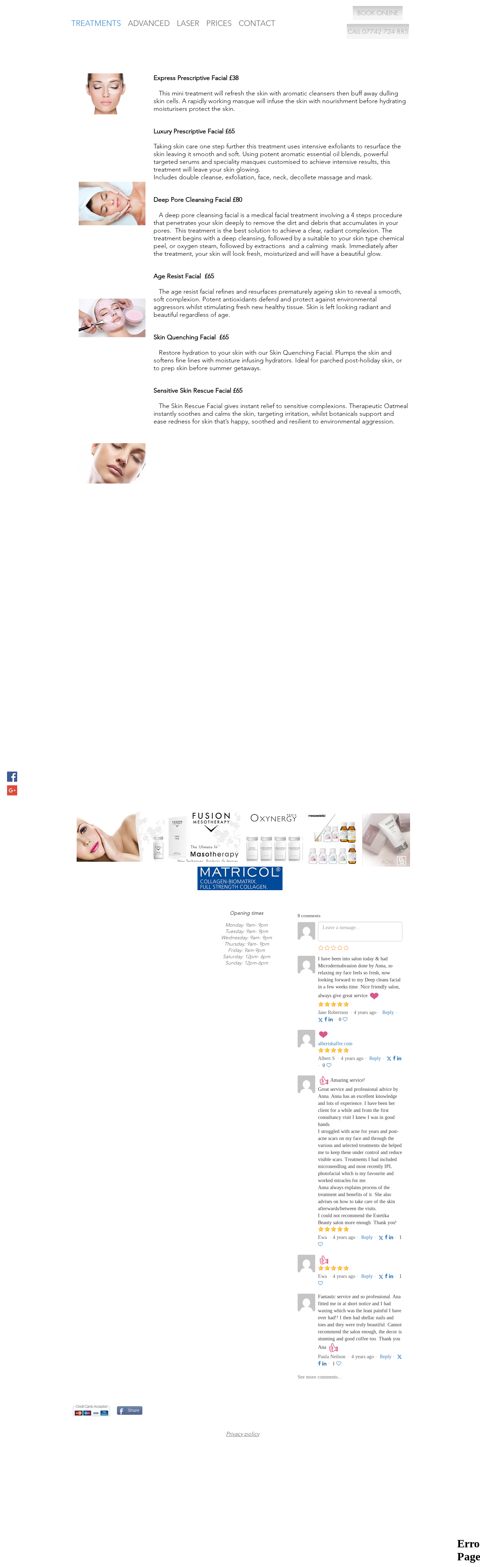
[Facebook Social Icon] (12, 777)
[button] (378, 31)
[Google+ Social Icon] (12, 790)
